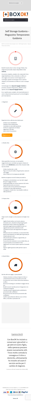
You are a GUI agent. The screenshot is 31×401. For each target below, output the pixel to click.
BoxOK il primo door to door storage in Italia (10, 43)
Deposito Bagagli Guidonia (16, 89)
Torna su (15, 398)
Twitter (13, 7)
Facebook (17, 7)
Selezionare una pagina (14, 3)
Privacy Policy (10, 395)
